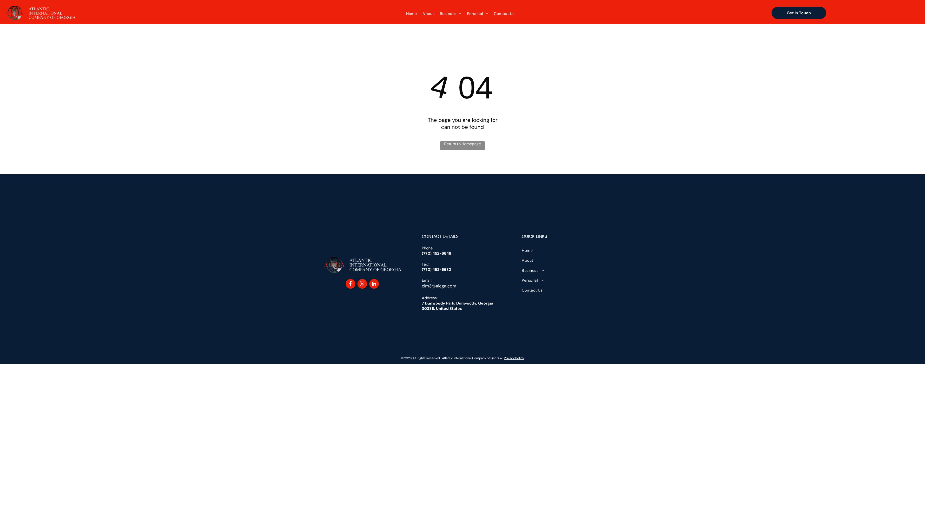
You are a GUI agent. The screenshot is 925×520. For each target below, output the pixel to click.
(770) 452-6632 (436, 269)
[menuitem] (411, 13)
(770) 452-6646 (436, 253)
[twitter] (362, 284)
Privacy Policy (514, 358)
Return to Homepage (462, 143)
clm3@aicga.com (439, 286)
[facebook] (350, 284)
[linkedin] (374, 284)
